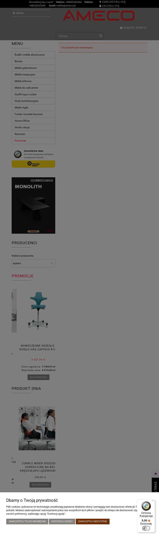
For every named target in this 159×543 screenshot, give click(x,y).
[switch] (146, 528)
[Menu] (152, 501)
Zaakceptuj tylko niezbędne (27, 521)
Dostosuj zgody (62, 521)
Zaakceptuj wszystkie (92, 521)
